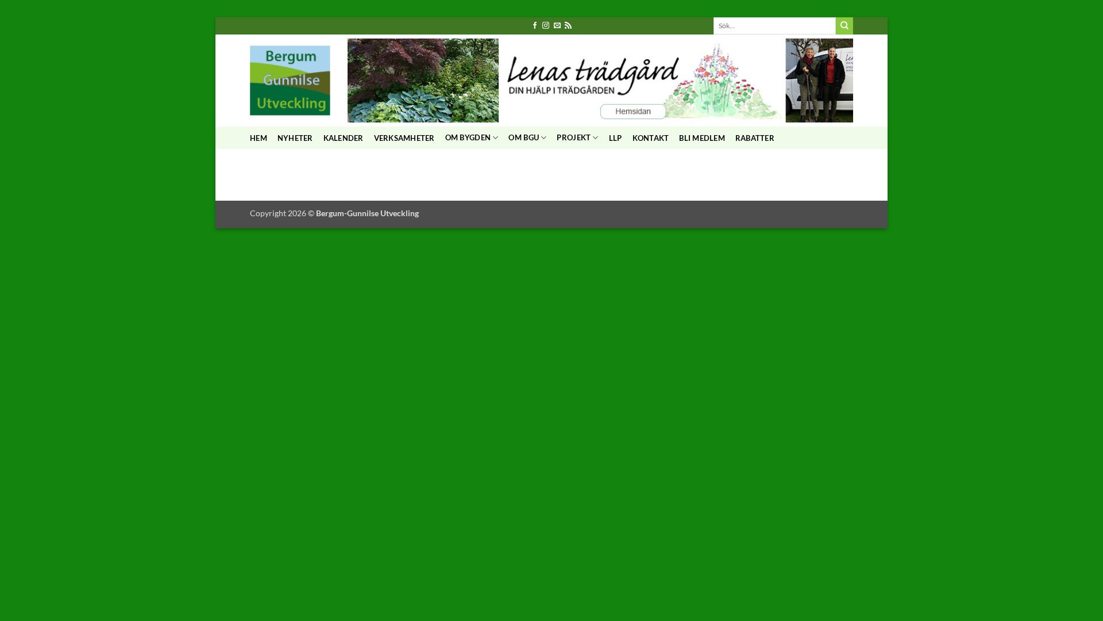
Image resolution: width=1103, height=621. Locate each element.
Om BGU (523, 137)
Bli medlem (702, 138)
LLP (615, 138)
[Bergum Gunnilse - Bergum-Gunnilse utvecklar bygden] (290, 80)
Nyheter (295, 138)
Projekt (574, 137)
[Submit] (844, 25)
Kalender (343, 138)
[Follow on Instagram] (545, 26)
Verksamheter (404, 138)
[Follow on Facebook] (534, 26)
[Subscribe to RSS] (568, 26)
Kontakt (651, 138)
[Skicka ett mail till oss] (557, 26)
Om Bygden (468, 137)
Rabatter (754, 138)
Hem (258, 138)
